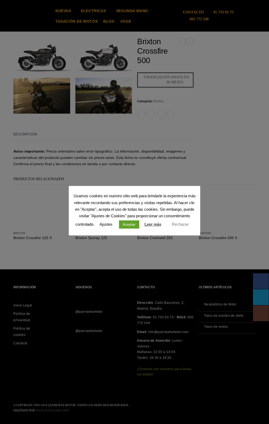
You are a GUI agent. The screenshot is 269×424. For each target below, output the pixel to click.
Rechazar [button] (180, 224)
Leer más (152, 224)
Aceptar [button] (129, 224)
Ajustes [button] (106, 224)
